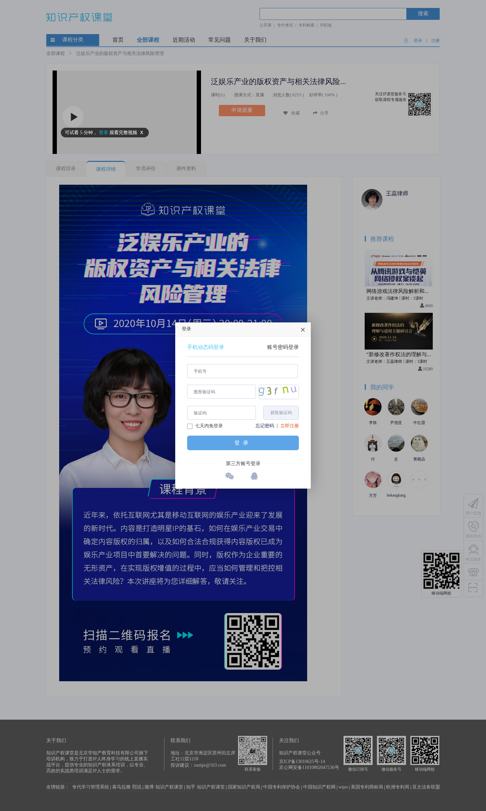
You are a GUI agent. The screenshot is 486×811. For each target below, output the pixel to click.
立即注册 (289, 426)
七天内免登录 (209, 426)
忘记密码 (265, 426)
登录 (243, 443)
